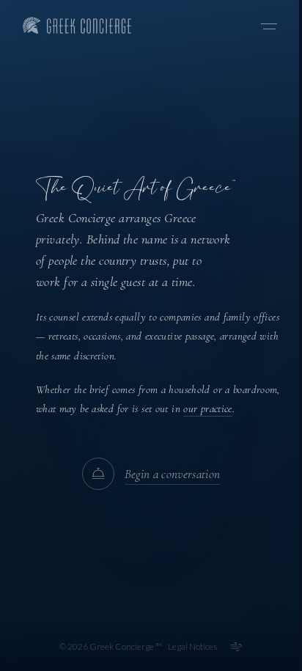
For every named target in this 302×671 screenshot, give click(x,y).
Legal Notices (192, 646)
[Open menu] (269, 26)
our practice (207, 408)
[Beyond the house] (236, 646)
